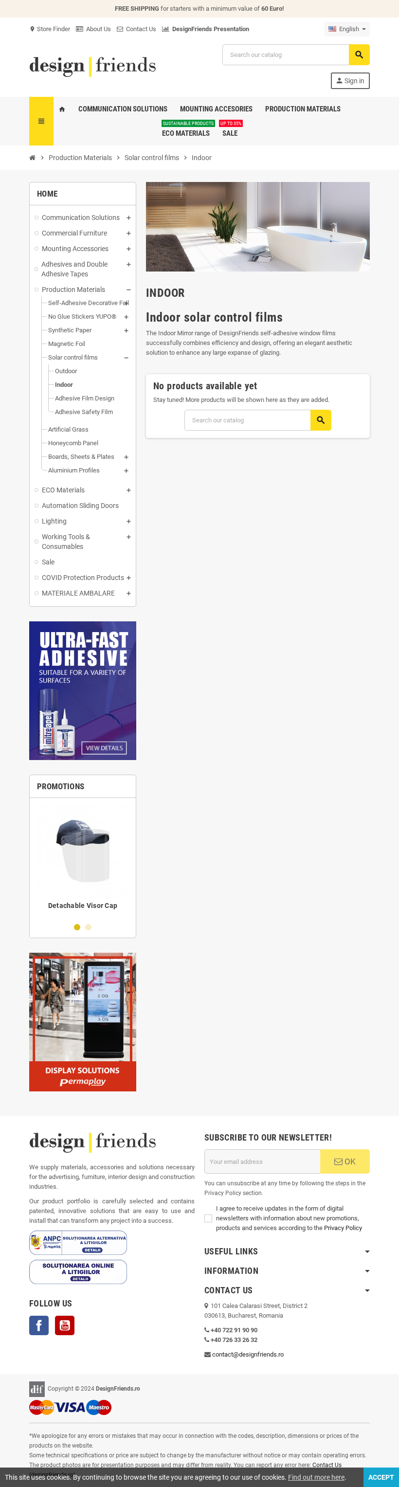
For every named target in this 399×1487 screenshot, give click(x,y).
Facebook (39, 1325)
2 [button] (88, 927)
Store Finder (49, 29)
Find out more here (316, 1477)
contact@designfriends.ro (248, 1354)
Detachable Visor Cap (83, 905)
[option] (82, 860)
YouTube (64, 1325)
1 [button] (77, 927)
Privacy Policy (343, 1228)
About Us (97, 29)
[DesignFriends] (92, 66)
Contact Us (139, 29)
